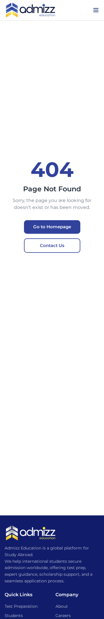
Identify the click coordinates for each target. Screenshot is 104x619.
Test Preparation (21, 606)
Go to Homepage (52, 226)
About (61, 606)
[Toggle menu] (96, 10)
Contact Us (52, 245)
